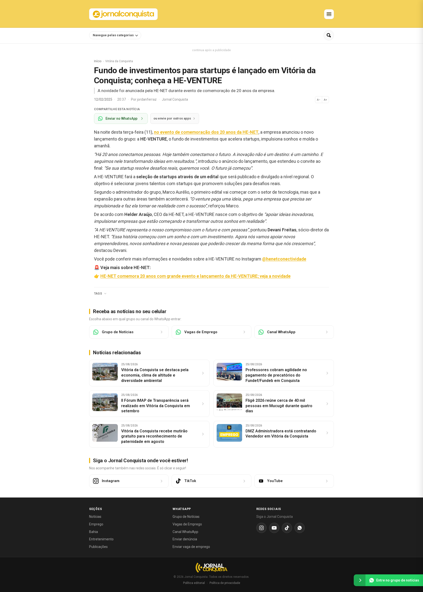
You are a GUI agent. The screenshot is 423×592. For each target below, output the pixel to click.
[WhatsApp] (299, 528)
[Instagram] (261, 528)
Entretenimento (101, 539)
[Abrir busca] (329, 35)
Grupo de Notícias (186, 517)
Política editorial (194, 583)
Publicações (98, 547)
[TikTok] (287, 528)
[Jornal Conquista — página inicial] (211, 568)
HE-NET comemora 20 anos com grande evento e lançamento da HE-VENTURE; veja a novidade (195, 276)
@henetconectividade (284, 258)
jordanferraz (147, 99)
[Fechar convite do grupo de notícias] (359, 580)
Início (97, 61)
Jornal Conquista (175, 99)
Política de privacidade (225, 583)
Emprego (96, 524)
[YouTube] (274, 528)
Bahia (93, 532)
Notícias (95, 517)
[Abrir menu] (329, 14)
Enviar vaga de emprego (191, 547)
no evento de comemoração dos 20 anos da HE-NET (206, 132)
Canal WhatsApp (185, 532)
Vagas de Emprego (187, 524)
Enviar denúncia (185, 539)
